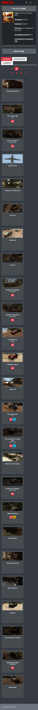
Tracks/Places (19, 59)
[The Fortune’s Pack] (14, 419)
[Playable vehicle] (12, 121)
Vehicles (6, 59)
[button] (27, 2)
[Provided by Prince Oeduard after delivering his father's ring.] (14, 517)
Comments (7, 63)
